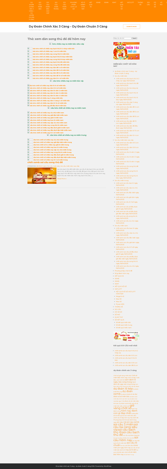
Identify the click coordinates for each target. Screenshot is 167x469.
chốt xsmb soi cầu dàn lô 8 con (126, 363)
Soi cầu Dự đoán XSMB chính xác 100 (123, 438)
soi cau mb (121, 422)
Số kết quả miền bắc (123, 322)
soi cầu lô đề (124, 445)
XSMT (114, 2)
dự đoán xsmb (123, 392)
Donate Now (132, 26)
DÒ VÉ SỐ (155, 5)
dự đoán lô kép (123, 388)
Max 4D (119, 301)
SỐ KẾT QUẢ (119, 320)
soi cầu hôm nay (125, 439)
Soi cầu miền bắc (40, 6)
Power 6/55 (120, 304)
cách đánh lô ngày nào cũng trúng (124, 381)
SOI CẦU (148, 3)
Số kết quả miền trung (124, 325)
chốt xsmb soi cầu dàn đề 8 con (126, 365)
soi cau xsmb (133, 422)
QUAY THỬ (119, 317)
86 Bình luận (41, 166)
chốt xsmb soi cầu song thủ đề (45, 162)
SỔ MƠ (161, 3)
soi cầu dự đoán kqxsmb (131, 435)
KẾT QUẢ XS (90, 5)
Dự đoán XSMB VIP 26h (128, 394)
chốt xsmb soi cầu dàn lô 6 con (126, 355)
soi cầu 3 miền (123, 424)
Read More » (62, 179)
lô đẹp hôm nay (125, 417)
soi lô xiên (132, 450)
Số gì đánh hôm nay (83, 6)
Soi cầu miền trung (56, 6)
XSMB (98, 2)
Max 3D (119, 299)
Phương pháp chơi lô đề (73, 6)
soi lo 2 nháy (124, 450)
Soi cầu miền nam (64, 6)
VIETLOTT (130, 2)
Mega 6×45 (120, 296)
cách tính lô (120, 380)
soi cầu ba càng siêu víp (125, 427)
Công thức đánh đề (128, 386)
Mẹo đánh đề (134, 417)
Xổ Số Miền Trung (129, 454)
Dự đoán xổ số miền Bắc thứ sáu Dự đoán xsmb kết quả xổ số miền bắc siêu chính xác (126, 403)
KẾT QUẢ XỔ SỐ (121, 6)
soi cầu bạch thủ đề (126, 433)
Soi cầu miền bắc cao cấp (48, 8)
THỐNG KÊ (140, 3)
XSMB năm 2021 (122, 452)
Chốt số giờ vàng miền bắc (122, 375)
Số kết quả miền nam (123, 328)
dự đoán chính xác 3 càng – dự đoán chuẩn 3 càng (31, 11)
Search (134, 38)
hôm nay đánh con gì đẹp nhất (125, 411)
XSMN (106, 2)
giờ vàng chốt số (123, 407)
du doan (136, 386)
